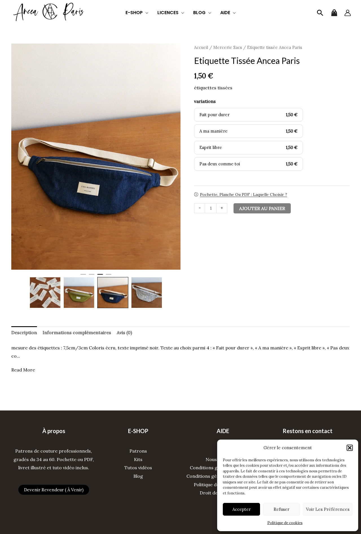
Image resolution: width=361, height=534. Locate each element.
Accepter (241, 509)
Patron (137, 451)
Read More (23, 370)
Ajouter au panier (262, 208)
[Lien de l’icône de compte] (347, 12)
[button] (350, 448)
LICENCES (168, 12)
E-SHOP (134, 12)
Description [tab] (24, 332)
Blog (138, 476)
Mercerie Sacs (227, 47)
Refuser (281, 509)
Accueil (201, 47)
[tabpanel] (95, 157)
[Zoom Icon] (95, 157)
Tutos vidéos (138, 467)
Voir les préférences (327, 509)
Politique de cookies (285, 522)
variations (205, 101)
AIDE (225, 12)
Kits (138, 459)
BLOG (199, 12)
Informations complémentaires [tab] (77, 332)
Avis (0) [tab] (124, 332)
